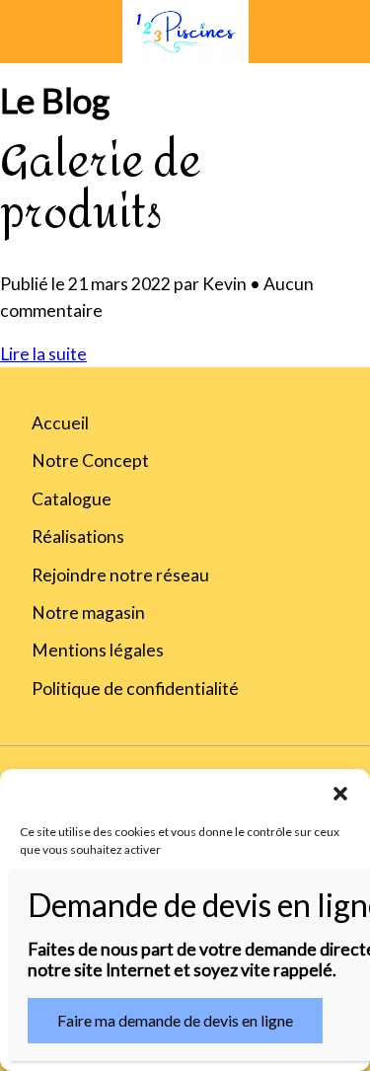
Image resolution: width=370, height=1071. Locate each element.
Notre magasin (88, 612)
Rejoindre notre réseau (120, 575)
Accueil (60, 423)
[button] (340, 793)
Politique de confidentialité (135, 688)
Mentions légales (98, 650)
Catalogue (71, 499)
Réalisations (78, 536)
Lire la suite (43, 354)
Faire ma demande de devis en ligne (175, 1020)
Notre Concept (90, 460)
